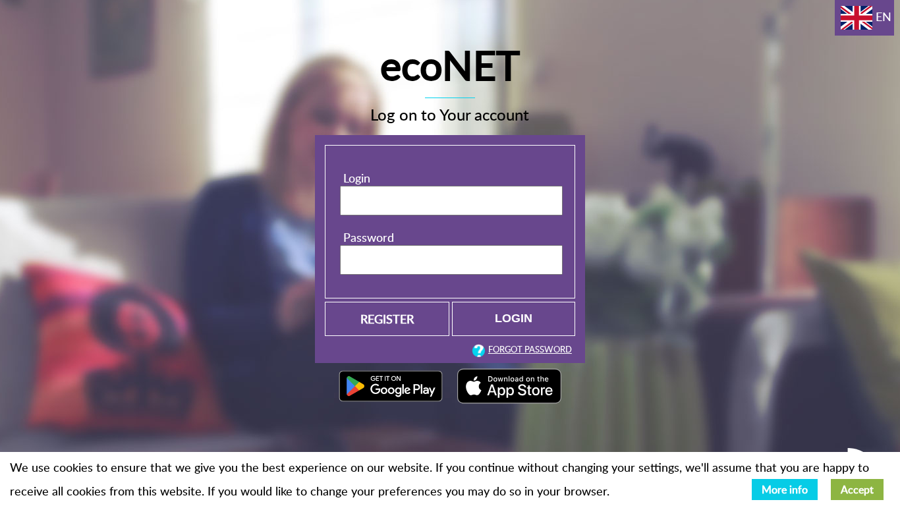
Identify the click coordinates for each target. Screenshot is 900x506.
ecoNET (450, 64)
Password (368, 237)
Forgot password (530, 349)
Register (387, 318)
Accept (857, 489)
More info (785, 489)
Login (356, 177)
